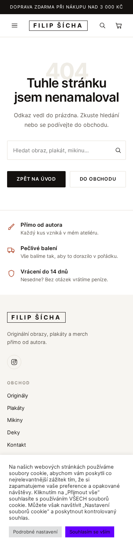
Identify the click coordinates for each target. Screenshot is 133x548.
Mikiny (15, 420)
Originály (17, 395)
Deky (13, 432)
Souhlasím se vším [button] (90, 532)
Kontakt (16, 445)
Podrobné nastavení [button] (35, 532)
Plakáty (15, 408)
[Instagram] (14, 362)
